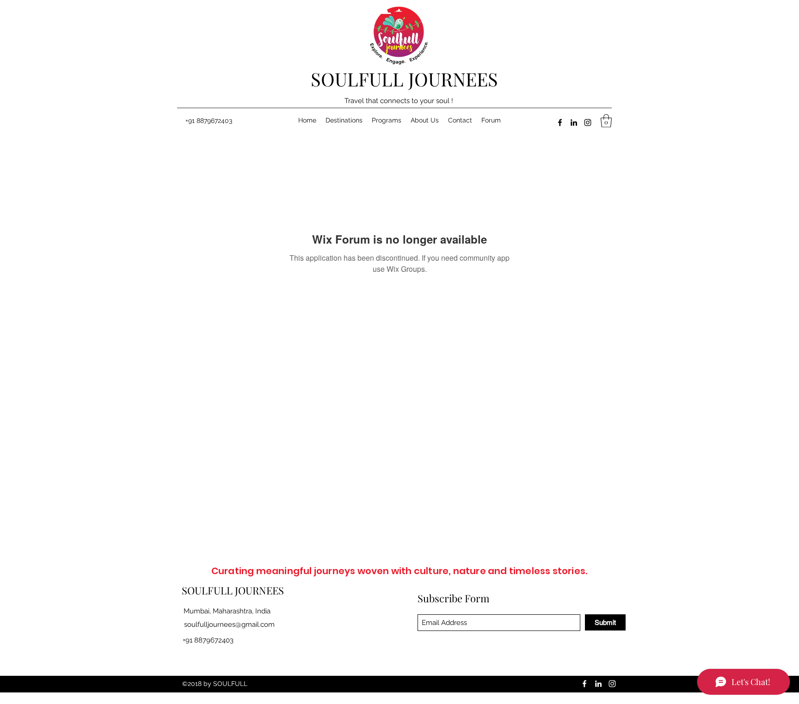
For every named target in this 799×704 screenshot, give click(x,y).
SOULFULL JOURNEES (404, 79)
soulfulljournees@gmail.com (229, 624)
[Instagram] (587, 122)
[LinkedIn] (573, 122)
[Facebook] (560, 122)
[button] (606, 121)
